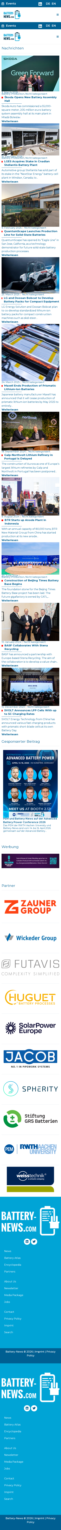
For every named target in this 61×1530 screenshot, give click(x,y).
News (7, 1251)
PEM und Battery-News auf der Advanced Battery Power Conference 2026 (30, 820)
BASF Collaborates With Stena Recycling (26, 647)
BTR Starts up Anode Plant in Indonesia (25, 521)
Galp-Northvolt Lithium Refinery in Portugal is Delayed (28, 456)
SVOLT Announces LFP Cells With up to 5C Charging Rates (30, 712)
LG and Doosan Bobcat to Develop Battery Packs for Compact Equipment (31, 299)
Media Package (13, 1295)
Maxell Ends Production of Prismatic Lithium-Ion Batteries (30, 387)
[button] (58, 15)
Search (8, 1332)
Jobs (7, 1301)
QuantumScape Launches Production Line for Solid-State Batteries (30, 233)
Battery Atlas (12, 1258)
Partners (9, 1271)
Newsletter (11, 1288)
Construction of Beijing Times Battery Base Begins (31, 582)
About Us (10, 1281)
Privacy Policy (12, 1318)
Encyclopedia (12, 1264)
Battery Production (13, 93)
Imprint (9, 1325)
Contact (9, 1311)
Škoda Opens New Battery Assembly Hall (31, 99)
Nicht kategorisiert (36, 93)
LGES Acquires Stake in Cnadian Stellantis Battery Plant (27, 163)
